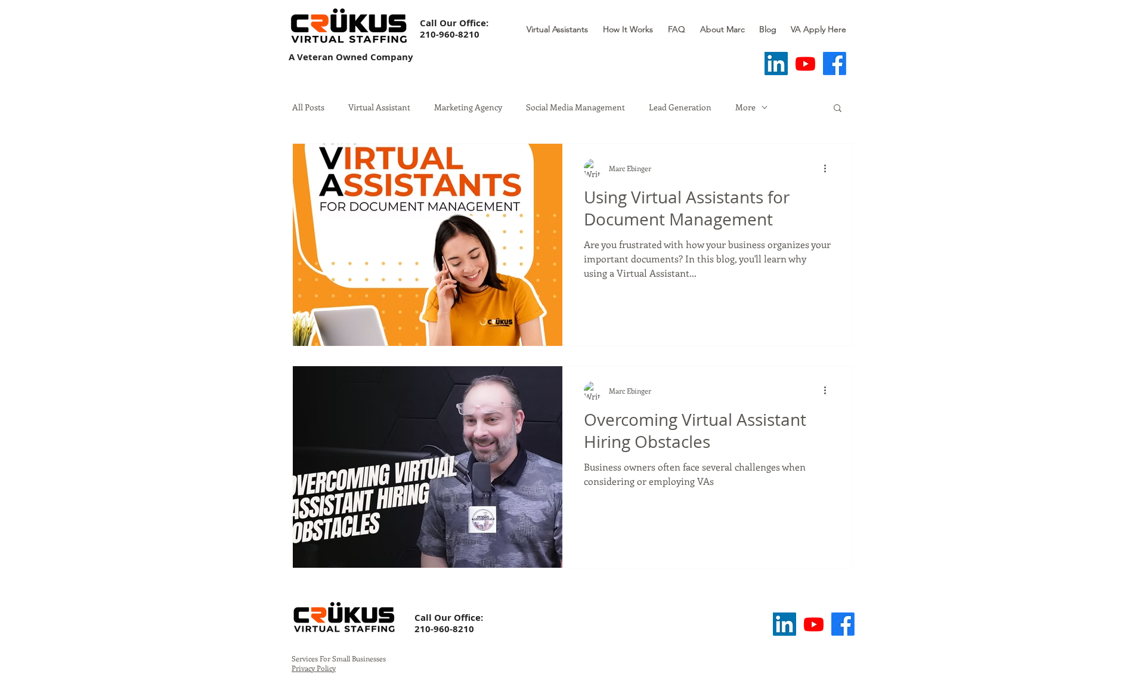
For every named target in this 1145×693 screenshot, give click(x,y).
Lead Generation (680, 107)
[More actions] (829, 168)
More (745, 107)
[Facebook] (834, 63)
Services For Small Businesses (339, 658)
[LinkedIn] (776, 63)
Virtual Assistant (379, 107)
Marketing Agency (468, 107)
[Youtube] (805, 63)
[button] (837, 109)
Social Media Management (575, 107)
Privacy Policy (314, 668)
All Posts (308, 107)
